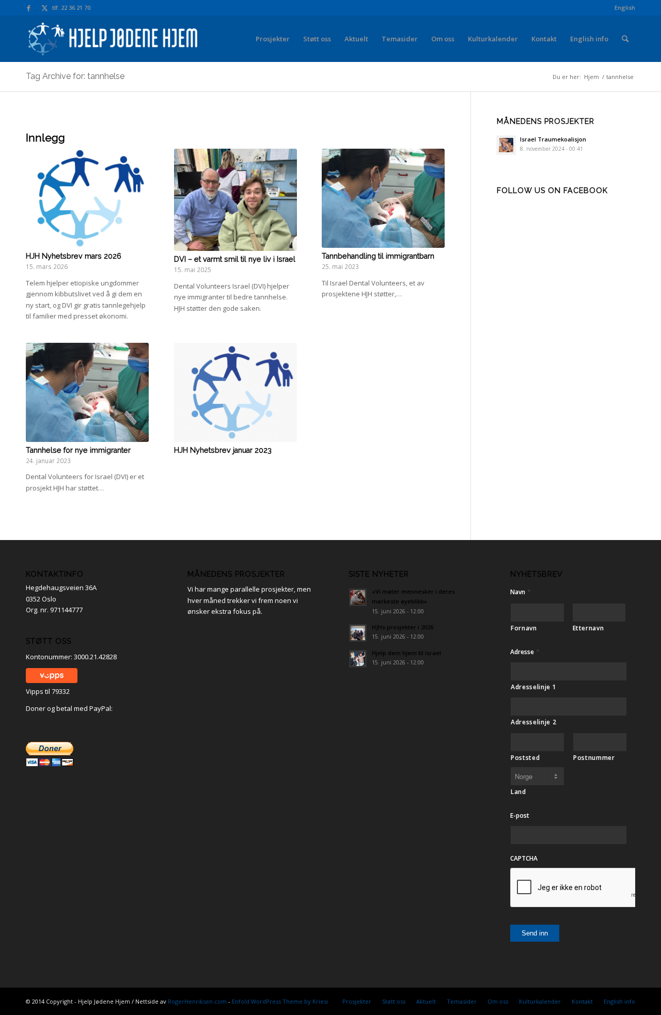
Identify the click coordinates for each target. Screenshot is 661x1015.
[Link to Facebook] (28, 7)
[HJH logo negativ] (114, 38)
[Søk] (625, 38)
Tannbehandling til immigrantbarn (378, 256)
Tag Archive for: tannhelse (75, 76)
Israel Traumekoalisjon (553, 139)
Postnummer (594, 757)
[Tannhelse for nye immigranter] (87, 392)
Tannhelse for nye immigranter (78, 450)
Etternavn (588, 628)
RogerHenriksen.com (197, 1001)
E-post (519, 816)
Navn (520, 592)
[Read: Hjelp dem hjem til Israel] (358, 658)
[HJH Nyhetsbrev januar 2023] (235, 392)
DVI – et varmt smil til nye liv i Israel (234, 259)
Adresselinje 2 (533, 722)
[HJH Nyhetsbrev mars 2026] (87, 198)
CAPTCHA (524, 858)
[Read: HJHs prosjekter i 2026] (358, 633)
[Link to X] (44, 7)
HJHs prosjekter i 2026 (402, 627)
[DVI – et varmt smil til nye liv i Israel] (235, 200)
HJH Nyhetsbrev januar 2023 (223, 450)
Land (518, 791)
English (625, 7)
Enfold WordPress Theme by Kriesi (280, 1001)
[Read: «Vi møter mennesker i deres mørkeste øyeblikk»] (358, 597)
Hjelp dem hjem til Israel (406, 653)
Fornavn (524, 628)
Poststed (525, 757)
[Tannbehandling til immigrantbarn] (383, 198)
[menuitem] (622, 7)
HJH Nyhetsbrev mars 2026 (73, 256)
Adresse (525, 651)
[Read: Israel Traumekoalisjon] (506, 145)
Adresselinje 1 (533, 687)
